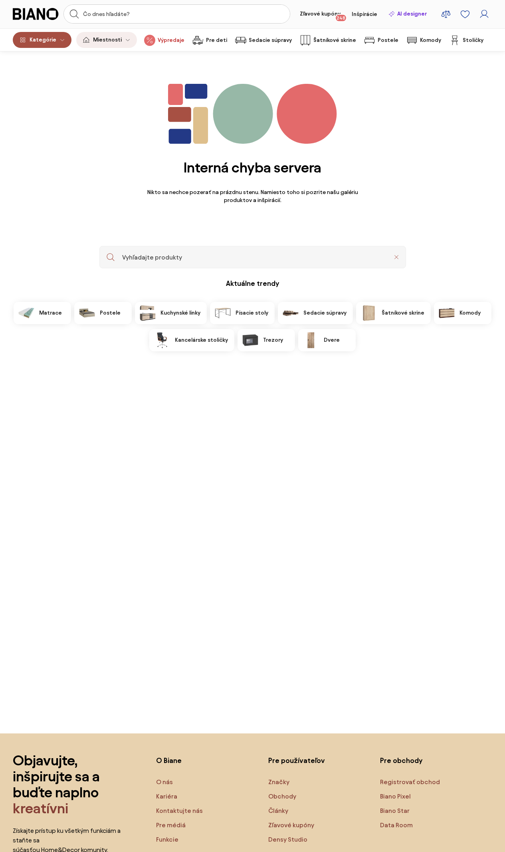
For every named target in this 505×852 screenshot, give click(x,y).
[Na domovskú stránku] (36, 14)
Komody (430, 40)
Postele (388, 40)
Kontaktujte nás (179, 810)
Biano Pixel (395, 796)
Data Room (396, 825)
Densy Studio (287, 839)
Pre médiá (171, 825)
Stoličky (473, 40)
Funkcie (167, 839)
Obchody (282, 796)
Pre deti (216, 40)
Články (278, 810)
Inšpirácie (364, 14)
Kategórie (43, 40)
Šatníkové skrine (334, 40)
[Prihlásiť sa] (484, 14)
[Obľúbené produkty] (465, 14)
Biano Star (395, 810)
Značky (278, 782)
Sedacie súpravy (270, 40)
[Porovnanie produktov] (446, 14)
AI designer (412, 14)
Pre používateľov (296, 760)
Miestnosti (107, 40)
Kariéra (166, 796)
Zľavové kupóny (322, 15)
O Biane (169, 760)
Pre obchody (401, 760)
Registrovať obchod (410, 782)
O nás (164, 782)
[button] (396, 257)
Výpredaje (171, 40)
